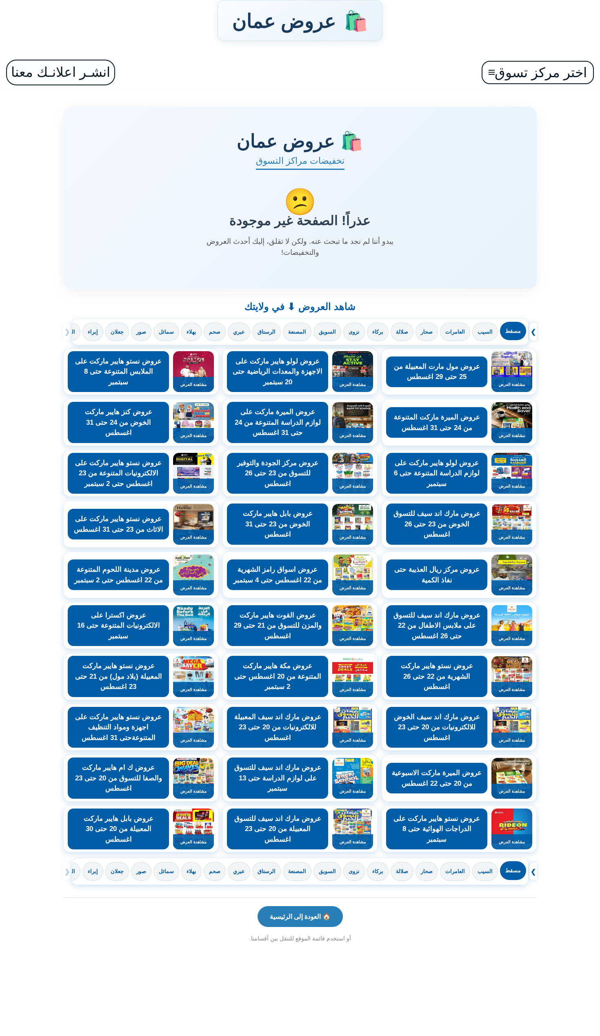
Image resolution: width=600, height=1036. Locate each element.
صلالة (402, 332)
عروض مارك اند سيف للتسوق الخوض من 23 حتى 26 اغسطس (436, 524)
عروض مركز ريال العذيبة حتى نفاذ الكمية (437, 575)
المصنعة (297, 332)
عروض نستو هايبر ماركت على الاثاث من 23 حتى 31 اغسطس (118, 524)
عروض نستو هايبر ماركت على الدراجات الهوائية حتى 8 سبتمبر (436, 829)
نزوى (354, 332)
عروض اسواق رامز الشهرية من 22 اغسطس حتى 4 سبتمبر (277, 575)
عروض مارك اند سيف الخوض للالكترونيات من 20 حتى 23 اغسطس (437, 727)
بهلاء (191, 332)
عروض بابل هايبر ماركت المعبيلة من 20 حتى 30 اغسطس (118, 829)
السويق (327, 332)
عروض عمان (300, 20)
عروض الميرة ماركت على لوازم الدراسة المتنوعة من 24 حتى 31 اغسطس (278, 422)
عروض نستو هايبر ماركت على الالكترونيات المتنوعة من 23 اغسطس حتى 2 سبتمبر (118, 473)
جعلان (117, 332)
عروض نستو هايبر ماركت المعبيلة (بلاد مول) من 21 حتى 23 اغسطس (118, 676)
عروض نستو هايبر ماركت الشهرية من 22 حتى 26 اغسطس (437, 676)
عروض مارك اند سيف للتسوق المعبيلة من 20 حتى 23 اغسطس (277, 829)
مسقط (513, 331)
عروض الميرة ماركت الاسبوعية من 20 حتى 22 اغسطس (437, 778)
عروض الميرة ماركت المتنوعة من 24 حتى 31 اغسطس (437, 422)
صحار (427, 332)
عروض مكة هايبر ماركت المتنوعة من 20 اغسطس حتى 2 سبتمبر (277, 676)
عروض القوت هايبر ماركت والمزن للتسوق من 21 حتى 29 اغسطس (278, 625)
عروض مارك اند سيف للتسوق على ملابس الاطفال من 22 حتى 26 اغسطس (436, 625)
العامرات (455, 332)
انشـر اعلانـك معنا (60, 72)
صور (141, 332)
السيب (485, 332)
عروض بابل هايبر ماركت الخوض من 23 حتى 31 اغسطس (278, 524)
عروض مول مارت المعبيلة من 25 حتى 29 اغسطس (437, 372)
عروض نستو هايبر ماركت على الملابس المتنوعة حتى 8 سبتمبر (118, 371)
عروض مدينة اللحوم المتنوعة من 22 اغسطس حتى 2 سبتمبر (118, 575)
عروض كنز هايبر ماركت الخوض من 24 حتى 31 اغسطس (118, 422)
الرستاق (267, 332)
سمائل (166, 332)
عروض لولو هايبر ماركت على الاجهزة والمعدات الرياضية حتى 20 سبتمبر (277, 371)
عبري (239, 332)
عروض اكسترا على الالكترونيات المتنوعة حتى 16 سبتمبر (118, 625)
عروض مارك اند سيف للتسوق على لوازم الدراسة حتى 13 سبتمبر (277, 778)
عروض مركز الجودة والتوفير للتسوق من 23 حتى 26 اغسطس (277, 473)
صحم (214, 332)
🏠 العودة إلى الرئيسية (300, 916)
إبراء (93, 332)
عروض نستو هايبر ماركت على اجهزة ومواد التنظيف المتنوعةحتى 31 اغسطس (118, 727)
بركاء (377, 332)
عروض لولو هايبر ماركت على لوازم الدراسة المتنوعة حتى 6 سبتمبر (437, 473)
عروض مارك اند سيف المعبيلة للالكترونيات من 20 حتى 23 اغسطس (277, 727)
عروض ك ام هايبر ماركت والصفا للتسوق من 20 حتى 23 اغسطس (118, 778)
